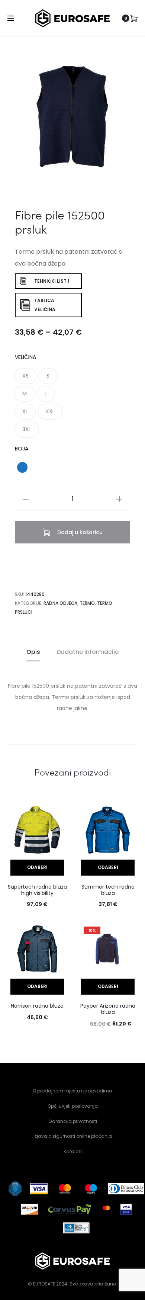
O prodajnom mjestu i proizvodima (72, 1091)
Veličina (25, 357)
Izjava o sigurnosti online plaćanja (72, 1136)
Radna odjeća (60, 603)
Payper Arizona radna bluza (107, 1009)
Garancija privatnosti (72, 1121)
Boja (21, 448)
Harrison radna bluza (37, 1005)
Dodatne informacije (88, 652)
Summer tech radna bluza (108, 890)
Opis (33, 652)
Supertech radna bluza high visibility (37, 890)
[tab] (33, 652)
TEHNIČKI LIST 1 (52, 281)
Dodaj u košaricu (79, 532)
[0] (134, 18)
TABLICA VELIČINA (44, 304)
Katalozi (73, 1151)
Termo (87, 603)
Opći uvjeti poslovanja (73, 1106)
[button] (25, 376)
